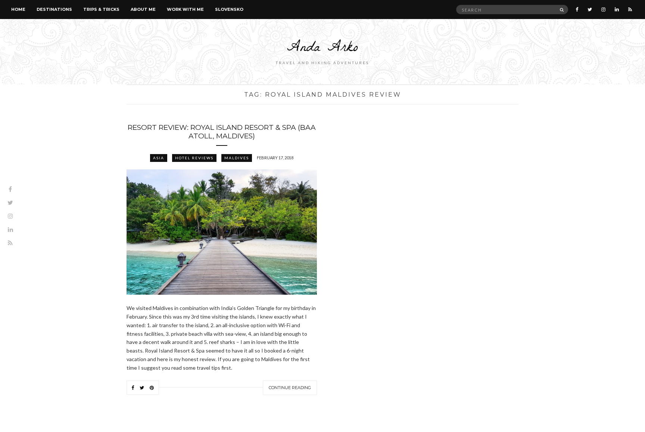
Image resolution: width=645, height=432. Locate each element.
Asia (158, 158)
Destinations (54, 9)
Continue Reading (290, 387)
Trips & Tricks (101, 9)
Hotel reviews (194, 158)
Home (18, 9)
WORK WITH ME (185, 9)
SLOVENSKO (229, 9)
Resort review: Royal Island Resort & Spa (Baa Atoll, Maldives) (222, 131)
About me (143, 9)
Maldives (236, 158)
